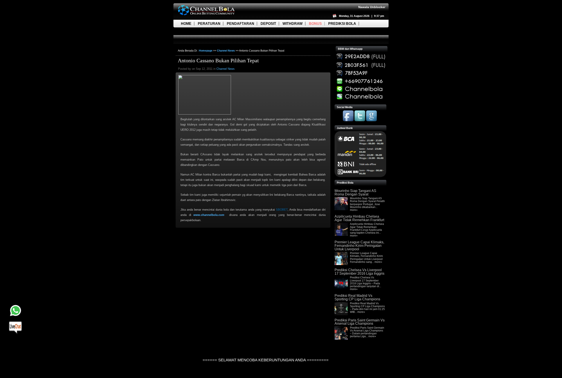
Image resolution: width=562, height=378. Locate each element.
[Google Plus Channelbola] (371, 120)
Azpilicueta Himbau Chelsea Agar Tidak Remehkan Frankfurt (359, 218)
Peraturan (209, 23)
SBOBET (282, 209)
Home (186, 23)
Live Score (191, 31)
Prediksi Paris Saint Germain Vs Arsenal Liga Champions (360, 322)
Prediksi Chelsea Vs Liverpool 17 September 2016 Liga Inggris (359, 271)
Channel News (226, 50)
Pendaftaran (240, 23)
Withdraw (293, 23)
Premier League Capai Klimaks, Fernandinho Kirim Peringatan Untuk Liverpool (359, 245)
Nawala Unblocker (371, 7)
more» (354, 209)
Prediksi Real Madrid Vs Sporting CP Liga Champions (357, 297)
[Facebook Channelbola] (348, 120)
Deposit (268, 23)
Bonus (315, 23)
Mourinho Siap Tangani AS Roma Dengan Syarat (355, 192)
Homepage (206, 50)
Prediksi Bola (342, 23)
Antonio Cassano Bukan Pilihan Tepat (218, 60)
